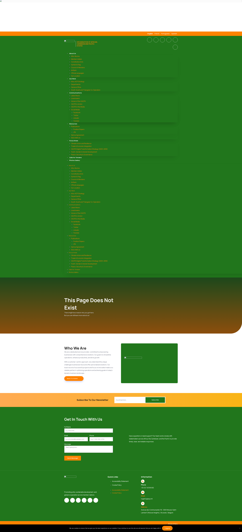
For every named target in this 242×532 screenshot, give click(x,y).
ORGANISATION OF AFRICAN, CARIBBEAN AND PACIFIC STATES (87, 44)
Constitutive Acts (77, 62)
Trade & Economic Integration (81, 146)
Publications (75, 126)
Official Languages (77, 73)
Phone (91, 435)
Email (66, 435)
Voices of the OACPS (78, 101)
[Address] (142, 503)
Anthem (73, 70)
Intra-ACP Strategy (77, 81)
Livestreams (75, 98)
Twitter (75, 115)
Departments (75, 84)
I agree (167, 528)
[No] (240, 528)
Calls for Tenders (75, 157)
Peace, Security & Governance (81, 155)
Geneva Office (76, 87)
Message (67, 444)
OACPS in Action (76, 104)
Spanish (174, 34)
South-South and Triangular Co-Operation (85, 90)
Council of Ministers (78, 67)
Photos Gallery (74, 160)
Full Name (67, 427)
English (150, 34)
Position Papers (78, 129)
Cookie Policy (116, 485)
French (157, 34)
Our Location (75, 76)
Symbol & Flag (76, 65)
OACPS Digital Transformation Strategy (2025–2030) (89, 149)
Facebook (76, 112)
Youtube (76, 121)
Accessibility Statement (120, 481)
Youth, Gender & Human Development (84, 152)
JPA (74, 132)
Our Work (72, 79)
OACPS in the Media (78, 107)
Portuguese (165, 34)
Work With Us (75, 138)
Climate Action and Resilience (81, 143)
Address (144, 507)
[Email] (142, 492)
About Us (72, 53)
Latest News (75, 96)
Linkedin (76, 118)
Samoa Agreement (77, 135)
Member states (76, 59)
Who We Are (75, 56)
